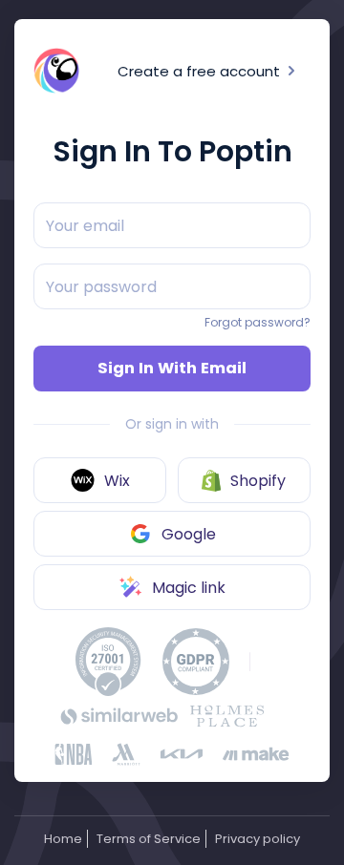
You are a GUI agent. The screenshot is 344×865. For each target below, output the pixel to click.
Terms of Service (149, 839)
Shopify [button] (258, 481)
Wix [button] (117, 481)
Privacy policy (257, 839)
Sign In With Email (172, 368)
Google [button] (188, 534)
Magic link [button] (189, 588)
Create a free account (201, 71)
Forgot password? (257, 322)
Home (63, 839)
